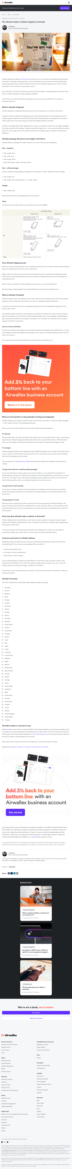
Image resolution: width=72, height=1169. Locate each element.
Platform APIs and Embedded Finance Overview (14, 1114)
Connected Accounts (7, 1117)
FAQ (38, 1108)
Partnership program (42, 1090)
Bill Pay (3, 1069)
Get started (64, 8)
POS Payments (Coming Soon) (9, 1090)
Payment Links (5, 1087)
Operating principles (42, 1079)
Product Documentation (43, 1065)
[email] (17, 873)
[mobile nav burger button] (68, 2)
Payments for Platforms (43, 1050)
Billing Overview (5, 1098)
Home (3, 14)
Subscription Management (8, 1103)
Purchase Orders (6, 1071)
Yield (2, 1053)
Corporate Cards (6, 1063)
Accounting (16, 14)
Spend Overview (6, 1060)
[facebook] (9, 873)
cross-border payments (39, 734)
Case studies (40, 1103)
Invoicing (3, 1101)
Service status (41, 1117)
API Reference (41, 1068)
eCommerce (26, 79)
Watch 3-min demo (36, 1018)
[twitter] (12, 873)
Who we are (40, 1076)
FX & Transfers (5, 1050)
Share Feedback (41, 1114)
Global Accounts (5, 1047)
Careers (39, 1087)
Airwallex (9, 729)
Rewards (39, 1092)
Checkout (4, 1082)
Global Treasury (41, 1047)
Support (39, 1111)
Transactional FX (5, 1125)
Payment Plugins (5, 1085)
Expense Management (7, 1066)
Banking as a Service (42, 1044)
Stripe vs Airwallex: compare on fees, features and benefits (30, 747)
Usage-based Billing (6, 1106)
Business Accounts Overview (9, 1044)
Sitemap (24, 1139)
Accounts (4, 1119)
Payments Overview (6, 1079)
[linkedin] (14, 873)
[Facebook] (2, 1142)
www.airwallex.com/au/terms (8, 1150)
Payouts (3, 1128)
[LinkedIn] (7, 1142)
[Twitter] (4, 1142)
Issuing (3, 1130)
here (59, 1147)
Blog (9, 14)
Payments (4, 1122)
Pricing (39, 1058)
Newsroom (40, 1106)
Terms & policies (41, 1081)
